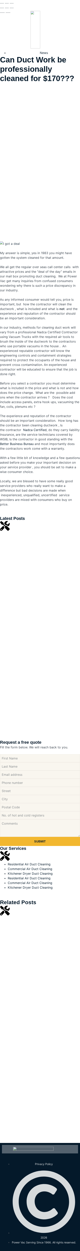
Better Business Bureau (17, 444)
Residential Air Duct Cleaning (29, 864)
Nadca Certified (34, 430)
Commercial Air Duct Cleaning (30, 869)
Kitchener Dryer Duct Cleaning (30, 873)
